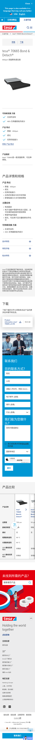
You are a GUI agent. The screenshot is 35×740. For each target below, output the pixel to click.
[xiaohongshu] (10, 707)
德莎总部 (5, 645)
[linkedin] (4, 707)
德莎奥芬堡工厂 (7, 662)
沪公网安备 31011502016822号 (19, 728)
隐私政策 (25, 444)
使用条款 (28, 714)
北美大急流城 (6, 692)
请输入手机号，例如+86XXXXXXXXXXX (17, 389)
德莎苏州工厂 (6, 655)
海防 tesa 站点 (6, 672)
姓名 (8, 373)
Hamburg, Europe (7, 682)
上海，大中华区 (7, 686)
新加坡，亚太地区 (7, 689)
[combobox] (16, 413)
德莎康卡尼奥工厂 (7, 665)
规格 (13, 42)
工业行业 (5, 34)
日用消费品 (12, 20)
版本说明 (6, 714)
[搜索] (28, 27)
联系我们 (17, 736)
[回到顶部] (31, 618)
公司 (8, 381)
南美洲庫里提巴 (7, 696)
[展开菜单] (31, 27)
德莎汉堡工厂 (6, 669)
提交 (9, 468)
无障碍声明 (21, 714)
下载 (21, 42)
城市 (10, 405)
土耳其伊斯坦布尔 (7, 699)
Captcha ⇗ (25, 462)
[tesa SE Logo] (9, 27)
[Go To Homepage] (2, 20)
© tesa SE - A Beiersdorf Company (15, 722)
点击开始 (19, 460)
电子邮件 (12, 397)
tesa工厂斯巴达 (7, 659)
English (22, 14)
